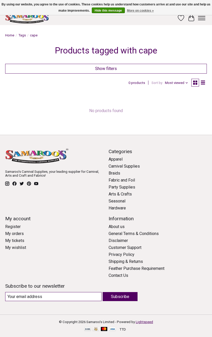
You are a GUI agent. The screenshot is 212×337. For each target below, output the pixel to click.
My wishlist (15, 247)
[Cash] (96, 329)
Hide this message (108, 10)
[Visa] (112, 329)
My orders (14, 233)
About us (117, 226)
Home (9, 35)
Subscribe (120, 296)
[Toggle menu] (201, 18)
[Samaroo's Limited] (27, 18)
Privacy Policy (121, 254)
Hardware (117, 208)
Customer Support (125, 247)
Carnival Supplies (124, 166)
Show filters (106, 68)
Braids (114, 173)
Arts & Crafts (120, 194)
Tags (22, 35)
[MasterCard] (104, 329)
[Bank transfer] (87, 329)
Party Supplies (122, 187)
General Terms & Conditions (134, 233)
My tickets (14, 240)
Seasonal (117, 201)
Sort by (157, 83)
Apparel (116, 159)
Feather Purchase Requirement (136, 268)
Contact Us (118, 275)
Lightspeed (144, 322)
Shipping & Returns (126, 261)
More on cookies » (140, 10)
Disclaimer (118, 240)
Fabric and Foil (122, 180)
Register (13, 226)
